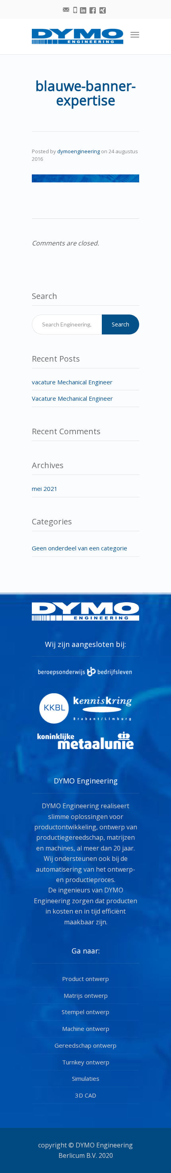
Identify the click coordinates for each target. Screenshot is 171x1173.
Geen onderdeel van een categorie (79, 548)
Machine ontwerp (85, 1029)
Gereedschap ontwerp (85, 1045)
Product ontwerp (85, 979)
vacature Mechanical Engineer (72, 382)
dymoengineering (78, 151)
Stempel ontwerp (85, 1012)
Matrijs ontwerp (86, 995)
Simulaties (85, 1078)
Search (120, 324)
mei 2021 (45, 489)
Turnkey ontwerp (85, 1062)
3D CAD (85, 1095)
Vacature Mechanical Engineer (72, 398)
